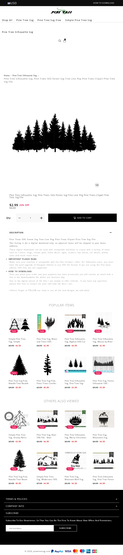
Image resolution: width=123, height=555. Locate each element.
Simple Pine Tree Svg (78, 20)
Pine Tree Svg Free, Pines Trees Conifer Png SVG (46, 383)
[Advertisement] (61, 46)
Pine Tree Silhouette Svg (24, 75)
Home (7, 75)
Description (16, 232)
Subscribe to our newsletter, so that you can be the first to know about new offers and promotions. (59, 520)
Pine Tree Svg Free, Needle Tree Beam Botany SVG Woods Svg (18, 480)
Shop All (7, 20)
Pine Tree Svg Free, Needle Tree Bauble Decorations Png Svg (19, 383)
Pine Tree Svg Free (49, 20)
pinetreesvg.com (41, 551)
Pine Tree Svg (25, 20)
